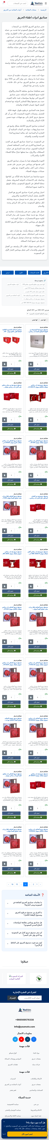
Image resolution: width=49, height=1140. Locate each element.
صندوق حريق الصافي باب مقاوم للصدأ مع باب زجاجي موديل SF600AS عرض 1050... (12, 775)
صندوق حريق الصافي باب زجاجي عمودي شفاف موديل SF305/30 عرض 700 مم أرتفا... (38, 663)
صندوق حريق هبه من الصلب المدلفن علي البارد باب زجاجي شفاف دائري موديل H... (39, 497)
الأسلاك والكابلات (36, 1079)
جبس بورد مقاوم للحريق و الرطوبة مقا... (34, 295)
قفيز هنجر (13, 1090)
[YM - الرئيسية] (36, 3)
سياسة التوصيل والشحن (13, 1110)
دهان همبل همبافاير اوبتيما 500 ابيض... (34, 288)
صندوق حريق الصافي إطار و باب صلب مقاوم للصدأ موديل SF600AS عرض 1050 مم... (38, 608)
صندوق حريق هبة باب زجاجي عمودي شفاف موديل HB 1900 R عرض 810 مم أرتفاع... (38, 775)
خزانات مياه (36, 1064)
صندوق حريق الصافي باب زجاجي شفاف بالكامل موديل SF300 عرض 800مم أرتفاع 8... (12, 608)
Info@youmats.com (24, 1026)
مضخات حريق (36, 1059)
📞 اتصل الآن (38, 369)
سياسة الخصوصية (13, 1104)
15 (17, 884)
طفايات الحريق (13, 1064)
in (27, 1039)
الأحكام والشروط (36, 1110)
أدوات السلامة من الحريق (13, 295)
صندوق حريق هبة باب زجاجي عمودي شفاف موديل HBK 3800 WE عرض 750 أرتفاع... (12, 552)
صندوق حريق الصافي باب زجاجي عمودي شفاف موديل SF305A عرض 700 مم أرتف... (12, 663)
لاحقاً (4, 1134)
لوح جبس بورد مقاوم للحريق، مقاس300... (33, 284)
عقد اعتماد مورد (36, 1116)
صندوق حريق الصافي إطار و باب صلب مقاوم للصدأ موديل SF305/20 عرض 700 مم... (12, 830)
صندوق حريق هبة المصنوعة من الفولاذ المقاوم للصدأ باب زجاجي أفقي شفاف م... (38, 330)
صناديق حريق (44, 327)
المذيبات (13, 1079)
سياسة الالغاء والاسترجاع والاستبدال (13, 1117)
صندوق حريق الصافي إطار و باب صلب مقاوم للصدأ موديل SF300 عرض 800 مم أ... (12, 497)
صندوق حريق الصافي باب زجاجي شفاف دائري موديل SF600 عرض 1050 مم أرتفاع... (12, 441)
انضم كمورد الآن (27, 1134)
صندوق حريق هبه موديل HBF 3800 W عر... (33, 302)
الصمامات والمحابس (36, 1090)
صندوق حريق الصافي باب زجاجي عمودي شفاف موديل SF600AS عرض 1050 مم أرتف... (38, 719)
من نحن (36, 1104)
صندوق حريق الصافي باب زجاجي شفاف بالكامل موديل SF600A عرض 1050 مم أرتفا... (38, 830)
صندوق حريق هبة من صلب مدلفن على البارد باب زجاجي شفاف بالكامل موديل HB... (12, 386)
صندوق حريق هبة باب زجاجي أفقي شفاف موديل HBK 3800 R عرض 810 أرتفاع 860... (38, 552)
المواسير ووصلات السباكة (13, 1059)
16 (12, 884)
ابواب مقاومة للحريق (13, 284)
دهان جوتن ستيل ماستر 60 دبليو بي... (34, 291)
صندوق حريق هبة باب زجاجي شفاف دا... (34, 299)
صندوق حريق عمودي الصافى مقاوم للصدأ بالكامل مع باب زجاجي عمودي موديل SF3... (13, 719)
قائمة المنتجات (34, 273)
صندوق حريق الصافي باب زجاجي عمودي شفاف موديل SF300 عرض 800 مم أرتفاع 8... (38, 441)
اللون (21, 273)
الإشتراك (13, 998)
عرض (8, 273)
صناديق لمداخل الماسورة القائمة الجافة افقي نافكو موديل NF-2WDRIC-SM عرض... (12, 330)
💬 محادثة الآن (37, 373)
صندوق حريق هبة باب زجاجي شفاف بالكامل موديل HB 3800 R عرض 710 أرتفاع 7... (38, 386)
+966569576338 (24, 1019)
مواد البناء (36, 1053)
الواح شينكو (13, 1053)
